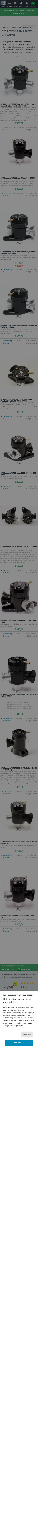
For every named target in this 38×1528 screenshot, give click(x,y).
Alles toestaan (19, 1042)
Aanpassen (27, 1034)
